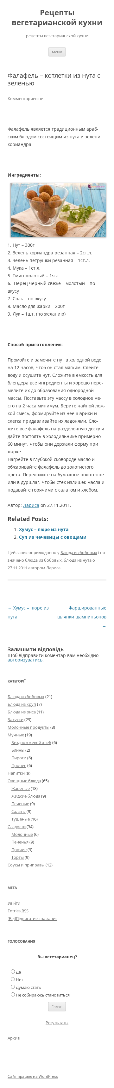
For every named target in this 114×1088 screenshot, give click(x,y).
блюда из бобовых (43, 560)
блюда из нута (78, 560)
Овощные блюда (24, 781)
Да (18, 972)
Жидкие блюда (25, 796)
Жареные (20, 788)
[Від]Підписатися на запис (32, 918)
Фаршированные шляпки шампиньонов (81, 617)
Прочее (18, 765)
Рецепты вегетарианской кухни (57, 17)
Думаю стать (28, 987)
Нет (19, 979)
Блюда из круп (22, 704)
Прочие (19, 849)
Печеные (20, 804)
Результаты (57, 1023)
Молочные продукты (28, 727)
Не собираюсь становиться (43, 995)
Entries (18, 911)
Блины (17, 750)
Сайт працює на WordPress (33, 1076)
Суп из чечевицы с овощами (52, 537)
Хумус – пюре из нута (43, 529)
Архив (14, 1038)
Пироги (18, 758)
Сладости (17, 826)
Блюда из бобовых (78, 552)
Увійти (14, 903)
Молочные (22, 834)
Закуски (15, 719)
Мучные (16, 735)
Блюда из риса (22, 712)
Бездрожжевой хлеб (31, 742)
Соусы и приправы (26, 865)
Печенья (19, 842)
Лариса (31, 505)
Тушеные (20, 819)
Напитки (16, 773)
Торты (17, 857)
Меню (57, 51)
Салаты (18, 811)
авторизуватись (25, 660)
